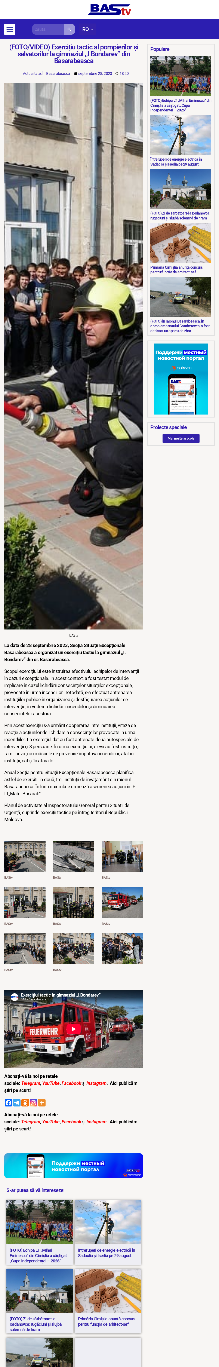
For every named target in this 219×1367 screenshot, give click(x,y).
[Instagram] (33, 1102)
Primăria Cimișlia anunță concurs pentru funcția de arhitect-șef (106, 1321)
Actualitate (32, 73)
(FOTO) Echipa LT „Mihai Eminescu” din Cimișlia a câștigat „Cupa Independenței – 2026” (38, 1255)
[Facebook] (8, 1102)
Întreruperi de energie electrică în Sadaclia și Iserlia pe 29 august (106, 1253)
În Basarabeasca (56, 73)
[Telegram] (17, 1102)
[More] (42, 1102)
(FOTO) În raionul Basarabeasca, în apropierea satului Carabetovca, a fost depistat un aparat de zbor (180, 326)
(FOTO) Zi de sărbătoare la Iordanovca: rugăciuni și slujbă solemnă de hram (36, 1324)
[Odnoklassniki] (25, 1102)
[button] (9, 29)
